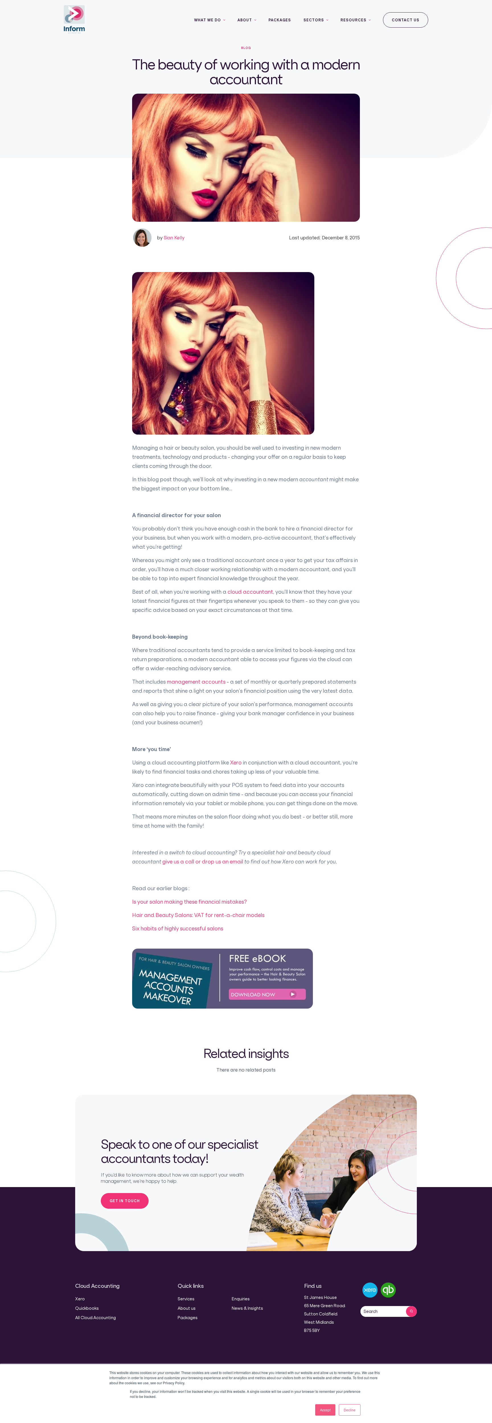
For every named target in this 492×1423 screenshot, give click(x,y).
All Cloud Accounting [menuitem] (95, 1317)
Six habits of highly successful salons (177, 928)
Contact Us (405, 20)
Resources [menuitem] (353, 20)
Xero (236, 762)
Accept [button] (325, 1409)
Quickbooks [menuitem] (87, 1308)
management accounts (197, 681)
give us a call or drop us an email (203, 861)
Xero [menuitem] (80, 1298)
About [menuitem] (244, 20)
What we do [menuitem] (207, 20)
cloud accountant (250, 591)
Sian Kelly (170, 237)
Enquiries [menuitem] (241, 1298)
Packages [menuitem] (279, 20)
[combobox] (383, 1311)
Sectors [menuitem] (314, 20)
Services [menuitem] (186, 1298)
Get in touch (125, 1200)
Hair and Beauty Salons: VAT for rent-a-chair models (198, 915)
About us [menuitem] (187, 1308)
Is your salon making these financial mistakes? (189, 901)
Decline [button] (350, 1409)
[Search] (411, 1311)
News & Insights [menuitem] (247, 1308)
